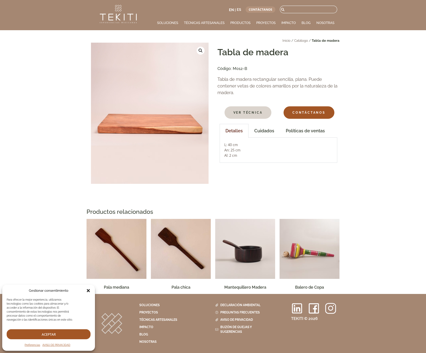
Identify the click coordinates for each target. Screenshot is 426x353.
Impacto (288, 23)
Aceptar (49, 334)
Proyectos (266, 23)
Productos (240, 23)
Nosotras (325, 23)
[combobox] (308, 9)
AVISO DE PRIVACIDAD (56, 345)
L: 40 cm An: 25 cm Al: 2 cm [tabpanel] (232, 150)
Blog (306, 23)
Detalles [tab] (234, 130)
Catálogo (301, 41)
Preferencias (32, 345)
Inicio (286, 41)
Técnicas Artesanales (204, 23)
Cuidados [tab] (264, 130)
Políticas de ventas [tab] (305, 130)
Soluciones (167, 23)
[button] (88, 290)
